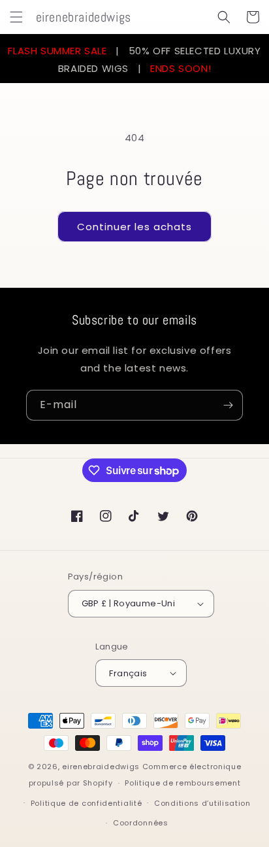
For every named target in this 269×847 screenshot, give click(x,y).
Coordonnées (140, 823)
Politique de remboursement (182, 783)
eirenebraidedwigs (101, 766)
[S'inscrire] (228, 405)
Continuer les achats (134, 226)
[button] (16, 17)
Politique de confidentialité (86, 803)
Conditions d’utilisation (202, 803)
